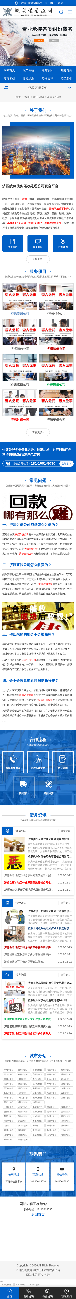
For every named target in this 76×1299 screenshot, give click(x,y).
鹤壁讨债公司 (22, 1074)
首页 (27, 97)
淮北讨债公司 (22, 1126)
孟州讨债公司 (22, 1102)
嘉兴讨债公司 (22, 1135)
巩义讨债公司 (51, 1088)
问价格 (7, 1126)
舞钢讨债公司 (65, 1098)
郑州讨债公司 (8, 1070)
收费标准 (28, 78)
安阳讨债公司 (37, 1074)
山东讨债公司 (37, 1135)
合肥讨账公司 (22, 1112)
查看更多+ (38, 432)
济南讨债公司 (51, 1135)
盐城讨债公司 (37, 1116)
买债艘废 (22, 1130)
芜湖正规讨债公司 (65, 1112)
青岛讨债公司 (65, 1135)
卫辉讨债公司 (37, 1098)
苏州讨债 (50, 1116)
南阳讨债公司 (8, 1079)
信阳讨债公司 (65, 1070)
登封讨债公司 (65, 1084)
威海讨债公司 (8, 1139)
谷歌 (47, 1274)
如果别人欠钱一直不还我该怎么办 (65, 1107)
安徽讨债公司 (51, 1121)
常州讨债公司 (20, 1285)
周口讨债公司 (8, 1074)
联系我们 (66, 78)
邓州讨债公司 (51, 1084)
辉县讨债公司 (51, 1098)
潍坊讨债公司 (22, 1139)
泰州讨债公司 (37, 1121)
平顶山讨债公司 (22, 1098)
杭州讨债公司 (51, 1130)
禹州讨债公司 (37, 1088)
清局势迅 (65, 1126)
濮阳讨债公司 (51, 1074)
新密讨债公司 (8, 1102)
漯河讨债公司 (37, 1079)
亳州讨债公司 (51, 1126)
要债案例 (9, 78)
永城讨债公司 (65, 1088)
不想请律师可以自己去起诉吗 (8, 1107)
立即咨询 (66, 463)
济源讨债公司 (8, 1084)
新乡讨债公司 (65, 1079)
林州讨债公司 (37, 1093)
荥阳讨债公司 (8, 1098)
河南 (49, 97)
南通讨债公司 (8, 1121)
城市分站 (28, 70)
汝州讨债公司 (65, 1093)
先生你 (35, 1126)
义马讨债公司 (22, 1093)
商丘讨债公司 (51, 1070)
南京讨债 (22, 1121)
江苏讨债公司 (22, 1116)
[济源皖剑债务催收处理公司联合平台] (29, 11)
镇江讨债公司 (65, 1116)
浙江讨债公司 (37, 1130)
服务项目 (47, 70)
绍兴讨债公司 (34, 1285)
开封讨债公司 (22, 1079)
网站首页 (9, 70)
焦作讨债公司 (37, 1070)
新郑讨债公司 (22, 1088)
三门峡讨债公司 (8, 1088)
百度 (41, 1274)
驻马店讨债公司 (65, 1074)
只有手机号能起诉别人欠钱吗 (22, 1107)
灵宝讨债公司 (22, 1084)
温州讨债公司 (8, 1135)
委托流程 (47, 78)
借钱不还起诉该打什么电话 (51, 1107)
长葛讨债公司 (8, 1093)
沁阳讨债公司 (37, 1102)
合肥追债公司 (8, 1112)
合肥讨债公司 (37, 1112)
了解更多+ (38, 259)
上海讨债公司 (6, 1285)
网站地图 (31, 1274)
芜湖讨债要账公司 (51, 1112)
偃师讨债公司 (37, 1084)
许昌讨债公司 (51, 1079)
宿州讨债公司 (8, 1130)
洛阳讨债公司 (22, 1070)
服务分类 (66, 70)
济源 (58, 97)
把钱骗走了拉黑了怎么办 (37, 1107)
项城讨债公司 (51, 1093)
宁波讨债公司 (65, 1130)
